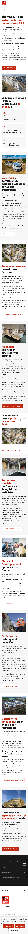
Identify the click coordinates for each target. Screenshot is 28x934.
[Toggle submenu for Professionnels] (24, 872)
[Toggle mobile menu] (24, 3)
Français (6, 890)
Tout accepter (8, 926)
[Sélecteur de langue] (24, 890)
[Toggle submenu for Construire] (24, 867)
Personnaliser (14, 930)
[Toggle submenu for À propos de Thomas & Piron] (24, 877)
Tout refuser (20, 926)
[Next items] (24, 420)
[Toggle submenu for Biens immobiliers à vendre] (24, 862)
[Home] (2, 10)
